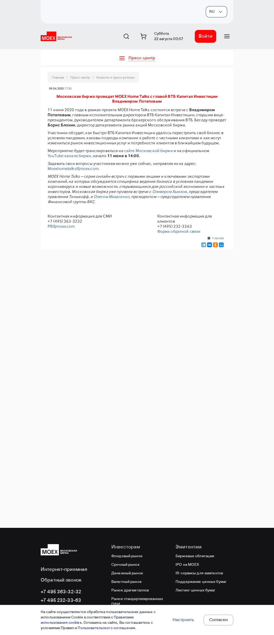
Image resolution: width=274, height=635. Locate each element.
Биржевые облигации (195, 556)
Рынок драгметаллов (130, 590)
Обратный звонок (61, 580)
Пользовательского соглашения (106, 628)
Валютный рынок (126, 582)
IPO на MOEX (187, 565)
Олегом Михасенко (112, 196)
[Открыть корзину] (143, 36)
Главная (58, 77)
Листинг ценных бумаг (196, 590)
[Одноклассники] (215, 244)
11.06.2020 (218, 238)
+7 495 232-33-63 (61, 600)
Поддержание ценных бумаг (201, 582)
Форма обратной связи (179, 231)
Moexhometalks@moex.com (73, 168)
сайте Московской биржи (148, 150)
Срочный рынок (125, 565)
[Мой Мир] (221, 244)
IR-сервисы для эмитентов (199, 573)
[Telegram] (203, 244)
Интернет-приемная (64, 569)
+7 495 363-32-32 (61, 592)
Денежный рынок (127, 573)
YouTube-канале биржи (69, 155)
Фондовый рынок (127, 556)
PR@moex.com (61, 226)
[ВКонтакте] (209, 244)
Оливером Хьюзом (169, 191)
